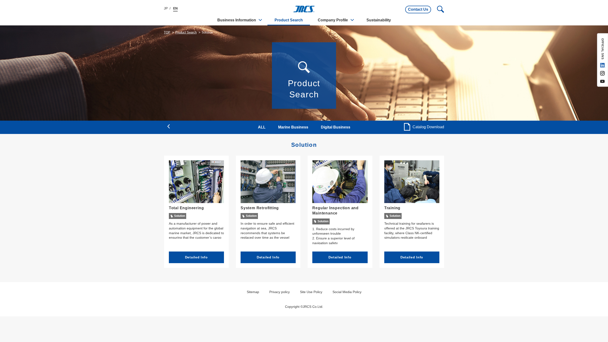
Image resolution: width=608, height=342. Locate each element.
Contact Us (418, 9)
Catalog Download (428, 127)
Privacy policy (279, 292)
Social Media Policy (346, 292)
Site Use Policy (311, 292)
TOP (167, 32)
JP (166, 8)
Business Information (236, 20)
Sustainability (378, 20)
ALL (262, 127)
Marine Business (293, 127)
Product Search (289, 20)
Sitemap (253, 292)
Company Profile (333, 20)
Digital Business (335, 127)
